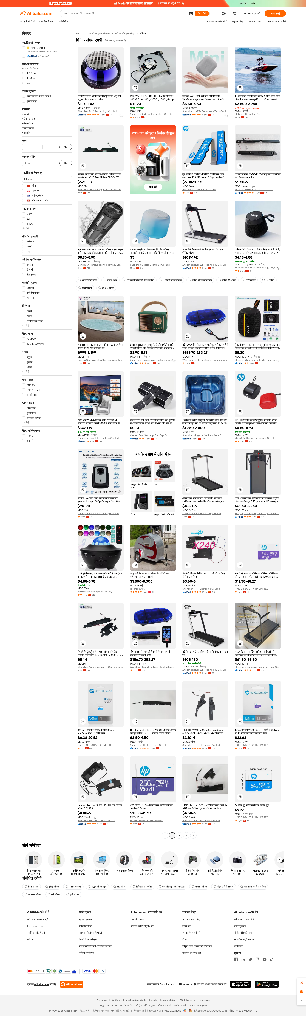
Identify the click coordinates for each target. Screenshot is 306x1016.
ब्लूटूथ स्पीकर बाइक (99, 886)
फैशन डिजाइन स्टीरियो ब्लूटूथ (173, 886)
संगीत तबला (251, 280)
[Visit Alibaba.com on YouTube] (264, 959)
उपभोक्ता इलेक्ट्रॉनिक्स (99, 33)
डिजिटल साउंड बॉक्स (144, 886)
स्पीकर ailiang (75, 886)
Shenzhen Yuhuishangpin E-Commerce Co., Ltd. (101, 189)
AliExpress (102, 999)
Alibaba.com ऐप (187, 984)
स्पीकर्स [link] (143, 33)
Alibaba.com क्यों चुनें (37, 919)
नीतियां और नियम (86, 952)
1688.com (116, 999)
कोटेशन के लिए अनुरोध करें (142, 926)
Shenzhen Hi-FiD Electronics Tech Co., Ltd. (205, 111)
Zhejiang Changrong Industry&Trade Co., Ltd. (258, 513)
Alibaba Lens (41, 984)
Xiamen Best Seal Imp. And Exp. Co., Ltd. (152, 435)
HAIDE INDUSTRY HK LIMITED (199, 189)
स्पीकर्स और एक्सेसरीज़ (124, 33)
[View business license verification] (185, 1010)
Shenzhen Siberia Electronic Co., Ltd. (150, 264)
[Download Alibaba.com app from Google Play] (267, 984)
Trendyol (191, 999)
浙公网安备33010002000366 (210, 1010)
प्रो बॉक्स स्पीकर (34, 894)
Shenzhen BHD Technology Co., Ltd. (97, 111)
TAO (180, 999)
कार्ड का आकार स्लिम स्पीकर (255, 886)
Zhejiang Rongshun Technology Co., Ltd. (204, 264)
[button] (191, 13)
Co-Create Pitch (36, 926)
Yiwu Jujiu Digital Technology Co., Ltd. (255, 438)
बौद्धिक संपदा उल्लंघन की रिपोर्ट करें (197, 946)
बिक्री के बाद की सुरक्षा (88, 939)
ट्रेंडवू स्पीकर (54, 886)
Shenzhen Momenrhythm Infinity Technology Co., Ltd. (258, 359)
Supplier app (167, 984)
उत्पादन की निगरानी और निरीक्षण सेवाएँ (95, 946)
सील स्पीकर (121, 886)
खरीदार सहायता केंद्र (191, 919)
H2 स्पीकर (270, 280)
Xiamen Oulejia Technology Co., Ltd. (201, 513)
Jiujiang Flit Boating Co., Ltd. (250, 114)
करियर (30, 939)
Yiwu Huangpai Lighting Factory (95, 591)
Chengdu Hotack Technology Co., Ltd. (98, 438)
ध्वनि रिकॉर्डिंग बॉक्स (89, 280)
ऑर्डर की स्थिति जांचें (243, 932)
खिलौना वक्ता (33, 886)
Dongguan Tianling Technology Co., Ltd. (99, 264)
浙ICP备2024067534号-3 (243, 1010)
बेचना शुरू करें (240, 926)
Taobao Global (167, 999)
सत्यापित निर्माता (137, 919)
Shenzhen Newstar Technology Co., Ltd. (256, 267)
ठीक (65, 147)
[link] (301, 982)
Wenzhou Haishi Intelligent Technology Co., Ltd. (205, 359)
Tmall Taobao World (135, 999)
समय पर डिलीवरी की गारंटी (90, 932)
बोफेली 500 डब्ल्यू (229, 280)
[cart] (235, 14)
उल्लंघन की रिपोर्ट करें (191, 952)
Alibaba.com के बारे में (38, 911)
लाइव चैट (186, 926)
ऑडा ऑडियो (87, 288)
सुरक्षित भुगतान (85, 919)
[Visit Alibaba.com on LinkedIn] (243, 959)
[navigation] (47, 435)
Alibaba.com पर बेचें (244, 919)
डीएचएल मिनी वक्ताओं (225, 886)
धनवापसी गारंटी (85, 926)
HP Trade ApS (137, 588)
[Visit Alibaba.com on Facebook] (236, 959)
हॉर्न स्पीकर (55, 894)
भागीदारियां (238, 946)
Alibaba (80, 33)
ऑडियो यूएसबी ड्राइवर (173, 280)
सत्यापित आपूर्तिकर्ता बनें (244, 939)
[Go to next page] (193, 835)
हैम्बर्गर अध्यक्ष (112, 280)
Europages (204, 999)
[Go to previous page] (165, 835)
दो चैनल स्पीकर (201, 886)
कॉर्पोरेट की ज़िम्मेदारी (36, 932)
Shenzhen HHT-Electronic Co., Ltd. (254, 189)
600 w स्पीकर (108, 288)
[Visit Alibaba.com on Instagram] (257, 959)
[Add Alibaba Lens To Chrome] (71, 984)
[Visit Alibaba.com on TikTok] (272, 959)
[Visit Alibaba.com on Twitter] (250, 959)
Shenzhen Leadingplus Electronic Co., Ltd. (153, 359)
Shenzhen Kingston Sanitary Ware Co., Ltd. (205, 435)
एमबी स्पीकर (74, 894)
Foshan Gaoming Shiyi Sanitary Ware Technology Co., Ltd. (101, 359)
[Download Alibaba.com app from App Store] (240, 984)
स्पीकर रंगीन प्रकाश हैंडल (202, 280)
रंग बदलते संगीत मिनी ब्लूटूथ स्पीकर (141, 280)
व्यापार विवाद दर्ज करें (191, 932)
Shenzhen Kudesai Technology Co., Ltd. (151, 114)
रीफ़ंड (184, 939)
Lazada (153, 999)
